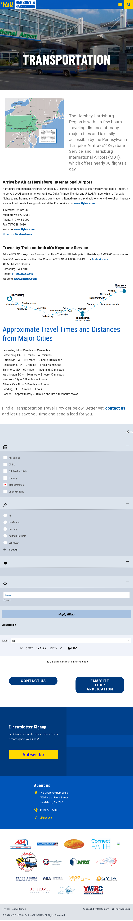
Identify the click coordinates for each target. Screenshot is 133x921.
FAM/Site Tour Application (100, 685)
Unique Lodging (16, 491)
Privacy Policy (9, 908)
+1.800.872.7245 (22, 274)
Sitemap (21, 908)
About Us (45, 817)
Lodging (13, 478)
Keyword (7, 600)
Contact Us (33, 681)
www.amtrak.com (25, 278)
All (10, 515)
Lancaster (14, 542)
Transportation (16, 484)
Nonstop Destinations (17, 234)
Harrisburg (14, 522)
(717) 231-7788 (48, 809)
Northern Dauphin (17, 535)
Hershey (13, 529)
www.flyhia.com (84, 203)
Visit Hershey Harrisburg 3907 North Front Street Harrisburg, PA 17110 (54, 797)
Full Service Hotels (18, 471)
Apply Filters (66, 614)
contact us (115, 408)
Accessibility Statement (96, 908)
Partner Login (123, 908)
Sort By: (5, 640)
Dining (12, 464)
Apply (128, 432)
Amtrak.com (100, 259)
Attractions (14, 457)
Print (74, 648)
